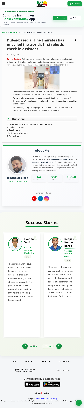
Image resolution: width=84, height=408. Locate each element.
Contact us (46, 361)
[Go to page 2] (34, 346)
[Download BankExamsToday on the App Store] (32, 384)
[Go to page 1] (25, 346)
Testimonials (65, 361)
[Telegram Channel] (40, 198)
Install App (61, 18)
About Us (29, 361)
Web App (76, 18)
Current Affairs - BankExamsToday (46, 399)
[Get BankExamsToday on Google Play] (51, 384)
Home (4, 32)
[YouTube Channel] (34, 198)
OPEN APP (76, 4)
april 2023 (14, 32)
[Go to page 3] (36, 346)
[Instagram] (46, 198)
